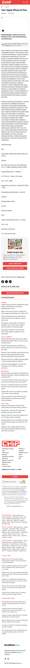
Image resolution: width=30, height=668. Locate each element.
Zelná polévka (24, 532)
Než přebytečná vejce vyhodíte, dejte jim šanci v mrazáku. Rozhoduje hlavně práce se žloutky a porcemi (14, 603)
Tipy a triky (5, 403)
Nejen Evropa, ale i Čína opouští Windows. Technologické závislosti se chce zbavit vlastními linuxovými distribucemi (14, 560)
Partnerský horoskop (17, 517)
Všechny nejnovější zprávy (15, 293)
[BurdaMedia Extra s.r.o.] (11, 443)
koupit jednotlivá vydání (15, 268)
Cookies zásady (6, 466)
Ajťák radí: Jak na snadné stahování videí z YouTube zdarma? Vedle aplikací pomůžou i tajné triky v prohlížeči (13, 428)
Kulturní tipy (9, 520)
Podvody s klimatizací (12, 550)
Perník (18, 534)
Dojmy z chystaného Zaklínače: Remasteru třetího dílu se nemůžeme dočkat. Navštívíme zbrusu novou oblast (14, 567)
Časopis (7, 7)
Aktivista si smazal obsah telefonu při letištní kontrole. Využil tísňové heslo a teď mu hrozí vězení (14, 386)
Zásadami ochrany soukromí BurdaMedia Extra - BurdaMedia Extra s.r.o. (14, 491)
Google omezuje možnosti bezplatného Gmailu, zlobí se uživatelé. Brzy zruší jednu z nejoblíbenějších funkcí (15, 306)
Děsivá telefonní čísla (18, 515)
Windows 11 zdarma (16, 545)
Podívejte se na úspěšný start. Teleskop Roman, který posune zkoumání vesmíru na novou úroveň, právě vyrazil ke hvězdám (14, 580)
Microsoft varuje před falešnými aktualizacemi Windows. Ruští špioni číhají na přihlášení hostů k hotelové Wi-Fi (15, 375)
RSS (20, 458)
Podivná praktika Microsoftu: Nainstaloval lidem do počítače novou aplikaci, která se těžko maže (13, 318)
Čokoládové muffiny (14, 528)
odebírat (15, 476)
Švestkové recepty (6, 535)
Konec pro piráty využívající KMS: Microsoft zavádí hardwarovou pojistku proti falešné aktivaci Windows (13, 398)
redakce (3, 13)
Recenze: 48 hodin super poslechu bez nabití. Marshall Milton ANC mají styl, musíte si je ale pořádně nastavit (14, 340)
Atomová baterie (11, 547)
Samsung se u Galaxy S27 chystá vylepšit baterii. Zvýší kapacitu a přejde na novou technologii (12, 331)
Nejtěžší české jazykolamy (13, 518)
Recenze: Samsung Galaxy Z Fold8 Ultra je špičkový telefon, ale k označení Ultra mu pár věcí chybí (14, 347)
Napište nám (21, 277)
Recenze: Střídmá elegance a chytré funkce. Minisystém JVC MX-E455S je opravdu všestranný (13, 366)
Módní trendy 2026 (16, 522)
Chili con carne (12, 530)
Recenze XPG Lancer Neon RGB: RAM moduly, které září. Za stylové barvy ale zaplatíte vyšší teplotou (14, 587)
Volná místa (5, 452)
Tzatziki (5, 534)
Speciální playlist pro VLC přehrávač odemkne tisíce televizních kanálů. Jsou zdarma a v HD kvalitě (14, 422)
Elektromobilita (16, 549)
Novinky (4, 302)
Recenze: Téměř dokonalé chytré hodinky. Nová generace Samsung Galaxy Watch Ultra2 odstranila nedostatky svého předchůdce (15, 354)
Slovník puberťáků (6, 517)
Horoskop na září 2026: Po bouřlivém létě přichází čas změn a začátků (14, 626)
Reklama (4, 454)
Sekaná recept (11, 534)
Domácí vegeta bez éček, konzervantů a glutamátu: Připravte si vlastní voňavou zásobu (15, 620)
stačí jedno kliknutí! (16, 45)
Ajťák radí (16, 520)
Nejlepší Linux (22, 550)
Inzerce (21, 456)
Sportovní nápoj (21, 530)
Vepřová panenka (18, 527)
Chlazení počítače (18, 540)
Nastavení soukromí (7, 460)
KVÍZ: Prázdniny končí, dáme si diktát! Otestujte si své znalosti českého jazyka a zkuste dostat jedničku (14, 632)
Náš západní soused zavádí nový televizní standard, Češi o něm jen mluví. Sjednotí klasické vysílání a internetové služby (13, 325)
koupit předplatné (15, 263)
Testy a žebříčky (6, 337)
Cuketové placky (15, 532)
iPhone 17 (23, 549)
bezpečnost (5, 371)
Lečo (22, 534)
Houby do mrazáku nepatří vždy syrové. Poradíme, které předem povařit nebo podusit (15, 615)
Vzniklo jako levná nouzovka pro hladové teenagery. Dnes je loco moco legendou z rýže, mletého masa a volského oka (14, 610)
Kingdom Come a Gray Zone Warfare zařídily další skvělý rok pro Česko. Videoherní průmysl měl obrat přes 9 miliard (15, 574)
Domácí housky (16, 535)
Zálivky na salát (6, 532)
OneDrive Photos (14, 544)
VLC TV (4, 550)
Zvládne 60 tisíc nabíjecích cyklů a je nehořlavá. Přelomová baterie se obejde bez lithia (14, 593)
